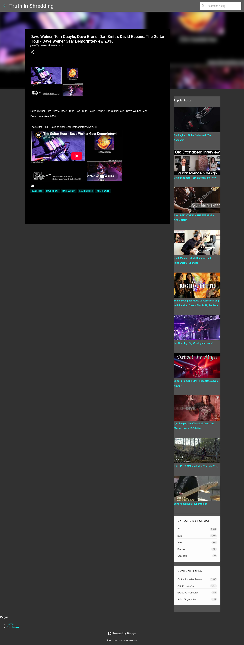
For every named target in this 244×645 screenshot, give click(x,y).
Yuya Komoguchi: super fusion (190, 503)
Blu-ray (196, 549)
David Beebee (86, 191)
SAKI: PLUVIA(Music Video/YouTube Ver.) (196, 466)
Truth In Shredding (31, 6)
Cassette (196, 556)
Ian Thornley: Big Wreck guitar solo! (193, 343)
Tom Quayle (103, 191)
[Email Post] (32, 187)
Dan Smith (37, 191)
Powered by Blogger (124, 633)
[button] (32, 52)
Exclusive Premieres (196, 592)
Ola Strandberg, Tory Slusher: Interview (195, 177)
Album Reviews (196, 586)
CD (196, 529)
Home (10, 624)
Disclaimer (13, 627)
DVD (196, 536)
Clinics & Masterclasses (196, 579)
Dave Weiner (68, 191)
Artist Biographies (196, 599)
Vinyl (196, 542)
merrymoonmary (130, 640)
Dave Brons (52, 191)
